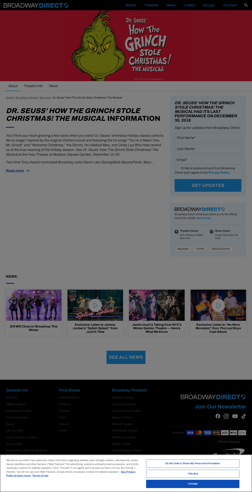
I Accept (193, 483)
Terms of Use (40, 475)
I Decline (193, 473)
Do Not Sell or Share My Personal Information (192, 463)
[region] (126, 473)
